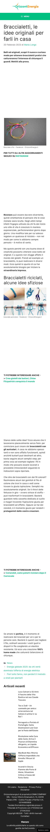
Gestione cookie (43, 830)
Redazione (22, 787)
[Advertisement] (25, 91)
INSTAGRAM (22, 156)
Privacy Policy (35, 787)
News (9, 663)
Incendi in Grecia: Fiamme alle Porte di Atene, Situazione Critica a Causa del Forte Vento (27, 772)
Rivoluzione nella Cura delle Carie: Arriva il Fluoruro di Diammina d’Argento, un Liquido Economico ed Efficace (28, 741)
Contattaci (25, 816)
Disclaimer (25, 790)
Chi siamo (12, 787)
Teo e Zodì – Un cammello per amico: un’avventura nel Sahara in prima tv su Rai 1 (27, 711)
